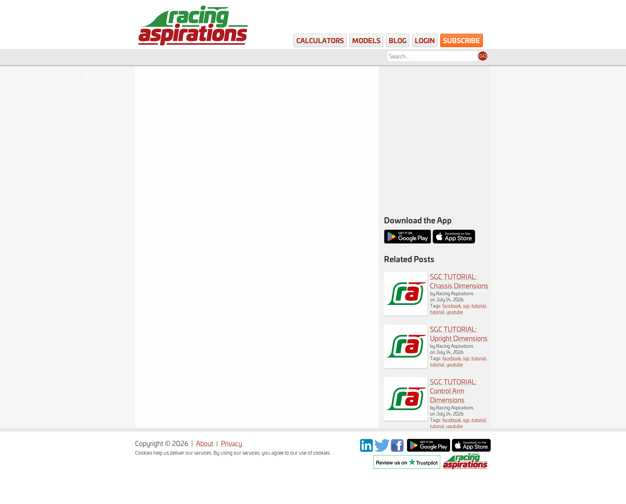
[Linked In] (366, 449)
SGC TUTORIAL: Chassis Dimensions (459, 281)
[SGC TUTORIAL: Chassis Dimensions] (405, 312)
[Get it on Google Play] (428, 449)
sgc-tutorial (474, 305)
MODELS (366, 40)
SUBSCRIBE (461, 40)
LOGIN (425, 40)
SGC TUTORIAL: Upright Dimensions (459, 334)
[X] (381, 449)
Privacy (231, 443)
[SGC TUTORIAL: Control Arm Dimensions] (405, 417)
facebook (451, 305)
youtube (454, 312)
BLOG (397, 40)
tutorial (437, 312)
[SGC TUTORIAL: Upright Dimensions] (405, 365)
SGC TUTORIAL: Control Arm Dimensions (453, 390)
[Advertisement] (434, 112)
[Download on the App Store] (471, 449)
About (204, 443)
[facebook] (398, 449)
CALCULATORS (320, 40)
